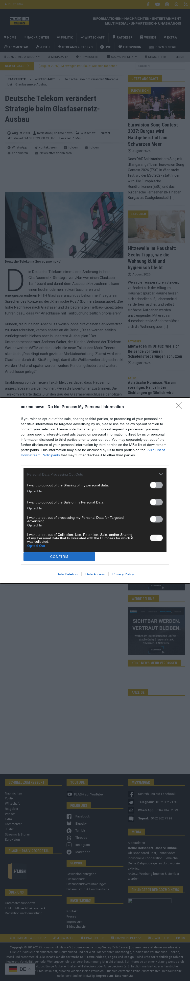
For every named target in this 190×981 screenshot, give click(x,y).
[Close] (180, 407)
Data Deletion (67, 574)
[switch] (156, 485)
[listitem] (95, 474)
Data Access (95, 574)
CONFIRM (59, 557)
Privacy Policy (123, 574)
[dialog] (95, 490)
